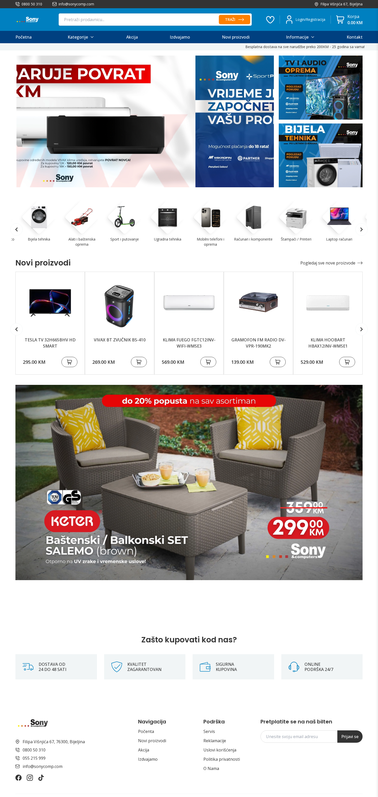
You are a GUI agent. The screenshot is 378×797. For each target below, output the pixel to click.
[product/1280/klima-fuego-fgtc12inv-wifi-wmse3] (119, 303)
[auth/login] (270, 19)
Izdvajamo (148, 759)
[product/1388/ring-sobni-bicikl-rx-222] (327, 303)
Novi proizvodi (152, 740)
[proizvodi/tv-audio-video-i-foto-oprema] (321, 88)
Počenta (146, 731)
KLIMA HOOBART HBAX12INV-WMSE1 (258, 343)
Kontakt (355, 37)
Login (300, 19)
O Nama (211, 768)
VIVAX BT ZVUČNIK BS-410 (50, 340)
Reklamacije (214, 740)
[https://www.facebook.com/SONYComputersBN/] (18, 778)
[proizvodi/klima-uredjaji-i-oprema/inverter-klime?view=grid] (145, 121)
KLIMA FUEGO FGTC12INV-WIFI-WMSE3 (119, 343)
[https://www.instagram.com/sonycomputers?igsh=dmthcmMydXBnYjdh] (30, 778)
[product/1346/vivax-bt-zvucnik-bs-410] (50, 303)
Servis (209, 731)
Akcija (143, 750)
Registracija (315, 19)
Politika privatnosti (221, 759)
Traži (230, 19)
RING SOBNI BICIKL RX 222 (327, 340)
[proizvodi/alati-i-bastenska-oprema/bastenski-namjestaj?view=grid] (189, 482)
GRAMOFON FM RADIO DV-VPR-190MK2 (189, 343)
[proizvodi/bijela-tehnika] (321, 155)
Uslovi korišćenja (219, 750)
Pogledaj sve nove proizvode (327, 263)
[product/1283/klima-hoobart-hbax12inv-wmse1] (258, 303)
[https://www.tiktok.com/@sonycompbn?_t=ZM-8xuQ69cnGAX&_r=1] (41, 778)
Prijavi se (349, 736)
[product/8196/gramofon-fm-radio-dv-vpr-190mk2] (189, 303)
